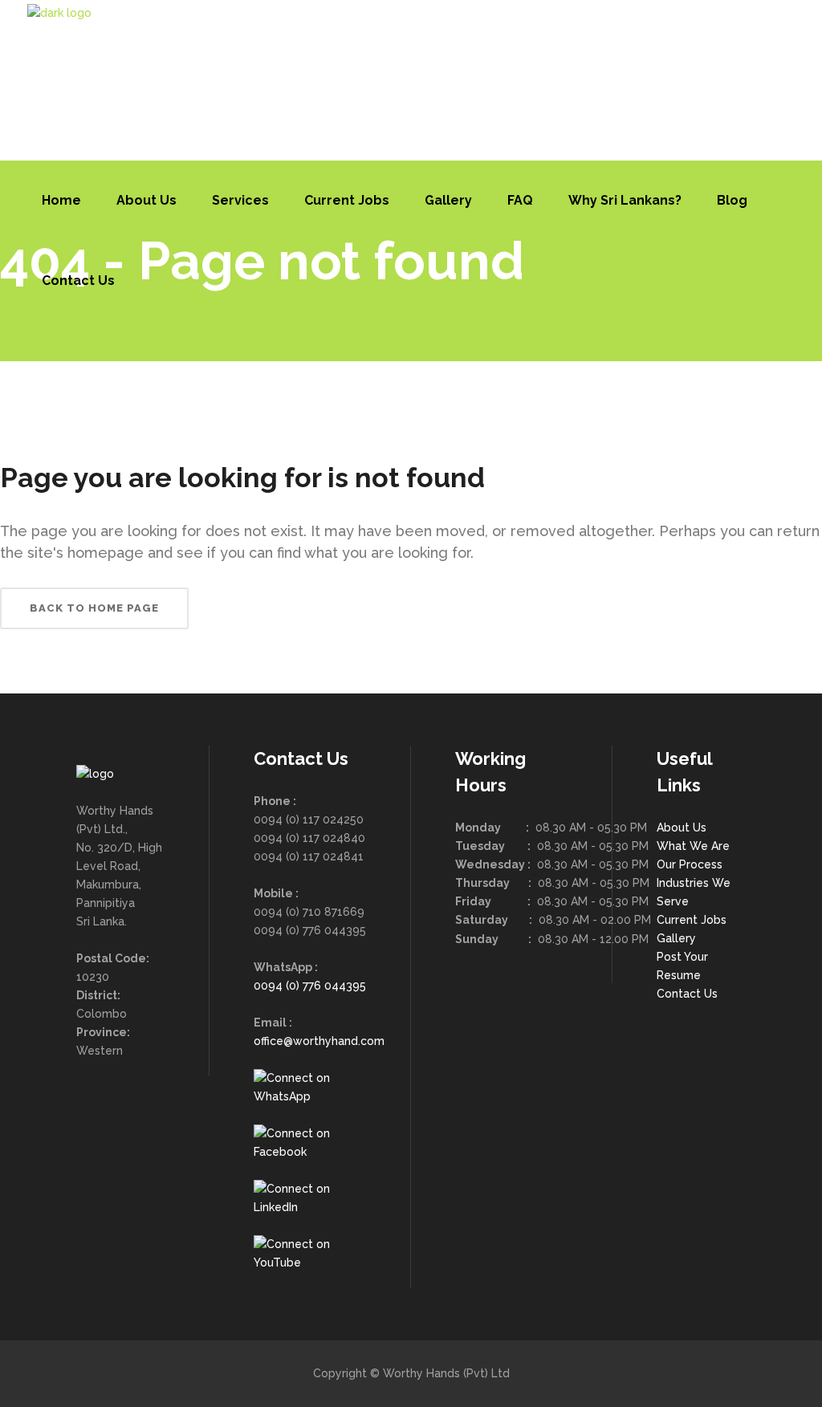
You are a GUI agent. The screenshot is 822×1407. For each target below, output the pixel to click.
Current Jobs (691, 919)
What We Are (693, 846)
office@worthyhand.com (319, 1041)
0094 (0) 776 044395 (310, 985)
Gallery (676, 938)
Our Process (689, 864)
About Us (681, 827)
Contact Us (687, 993)
